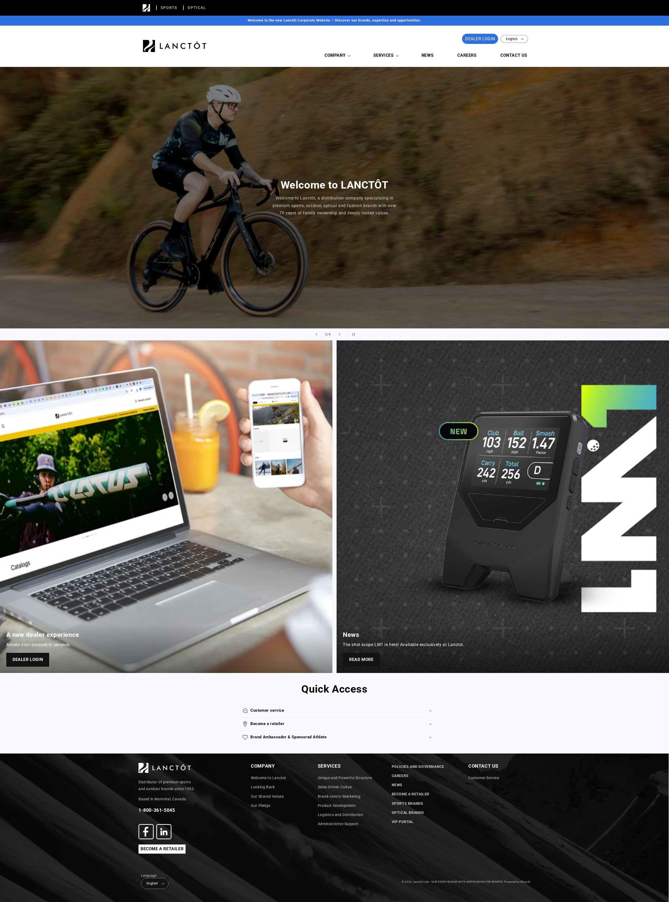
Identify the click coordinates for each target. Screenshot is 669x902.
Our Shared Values (267, 796)
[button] (337, 55)
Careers (400, 776)
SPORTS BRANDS (407, 803)
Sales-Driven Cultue (335, 787)
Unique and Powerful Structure (345, 778)
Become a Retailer (410, 794)
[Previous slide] (316, 334)
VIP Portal (403, 822)
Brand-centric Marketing (339, 796)
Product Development (337, 805)
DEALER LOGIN (480, 38)
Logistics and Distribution (340, 815)
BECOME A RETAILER (162, 848)
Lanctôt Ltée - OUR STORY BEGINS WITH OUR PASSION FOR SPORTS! (458, 881)
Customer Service (483, 778)
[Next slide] (339, 334)
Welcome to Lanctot (268, 778)
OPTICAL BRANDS (408, 812)
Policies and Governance (418, 766)
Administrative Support (338, 824)
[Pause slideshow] (352, 334)
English (511, 39)
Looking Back (263, 787)
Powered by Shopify (517, 881)
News (397, 785)
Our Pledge (260, 805)
